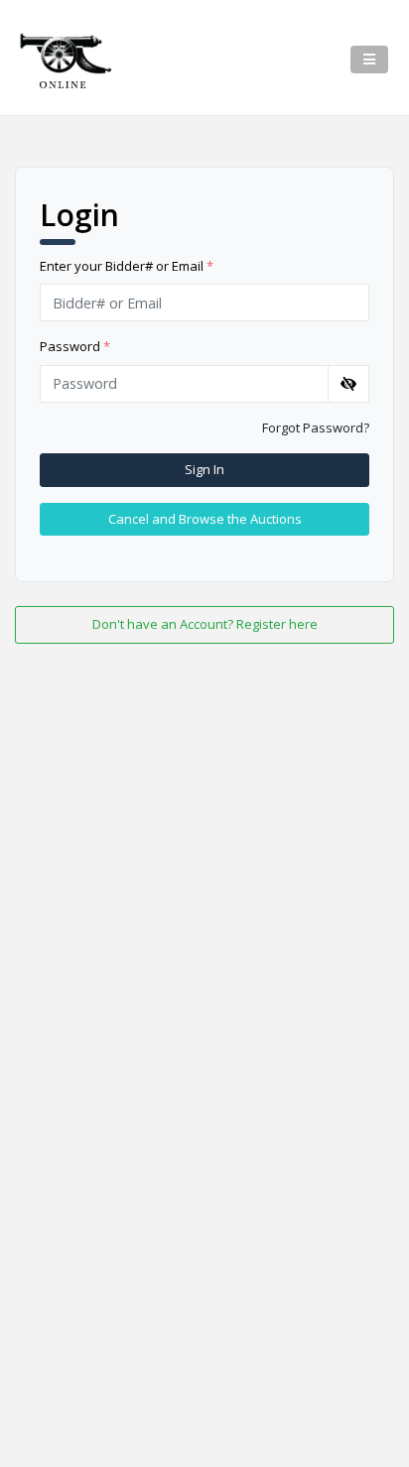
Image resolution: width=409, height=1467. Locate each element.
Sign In (204, 469)
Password (75, 346)
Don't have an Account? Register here (205, 624)
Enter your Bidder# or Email (126, 266)
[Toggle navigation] (369, 59)
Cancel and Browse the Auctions (205, 519)
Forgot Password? (315, 427)
